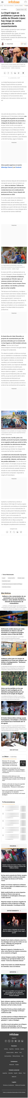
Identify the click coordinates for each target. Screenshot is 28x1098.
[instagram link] (12, 1041)
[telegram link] (19, 1041)
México (16, 1052)
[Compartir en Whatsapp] (4, 73)
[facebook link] (6, 1041)
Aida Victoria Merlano (6, 5)
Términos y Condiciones (8, 1085)
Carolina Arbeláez (16, 5)
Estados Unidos (10, 1052)
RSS (22, 1056)
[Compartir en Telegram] (18, 73)
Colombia (3, 9)
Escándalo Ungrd (6, 581)
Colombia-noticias (6, 587)
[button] (2, 2)
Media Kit (14, 1076)
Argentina (11, 1049)
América (6, 1049)
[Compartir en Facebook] (8, 73)
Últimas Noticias (16, 1056)
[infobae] (14, 2)
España (22, 1049)
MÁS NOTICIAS (14, 750)
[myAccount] (25, 2)
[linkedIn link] (22, 1041)
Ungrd (3, 578)
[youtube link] (15, 1041)
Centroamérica (7, 1056)
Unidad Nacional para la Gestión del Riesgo (12, 584)
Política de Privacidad (20, 1085)
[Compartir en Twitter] (11, 73)
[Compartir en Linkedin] (15, 73)
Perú (20, 1052)
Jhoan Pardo (10, 43)
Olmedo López (21, 578)
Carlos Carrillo (11, 578)
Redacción (11, 1064)
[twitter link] (9, 1041)
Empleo (17, 1064)
